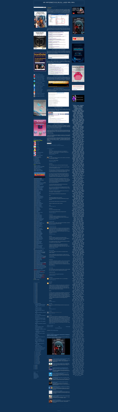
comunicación (82, 281)
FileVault (77, 332)
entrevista (81, 219)
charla (79, 176)
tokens (80, 137)
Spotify (77, 193)
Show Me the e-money (39, 212)
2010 (35, 302)
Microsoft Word (77, 259)
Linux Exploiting (39, 253)
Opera (82, 217)
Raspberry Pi (38, 210)
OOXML (76, 165)
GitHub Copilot (77, 225)
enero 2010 (36, 363)
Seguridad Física (75, 140)
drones (76, 203)
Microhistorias (38, 260)
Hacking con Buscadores (39, 272)
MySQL (82, 149)
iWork (77, 263)
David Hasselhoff (81, 216)
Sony (83, 270)
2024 (35, 285)
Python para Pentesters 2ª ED (41, 248)
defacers (77, 298)
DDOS (79, 220)
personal (74, 121)
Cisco (79, 243)
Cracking (82, 148)
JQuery (80, 339)
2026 (35, 283)
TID (79, 172)
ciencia (73, 254)
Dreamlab (37, 144)
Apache (77, 141)
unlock (75, 375)
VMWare (77, 295)
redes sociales (75, 147)
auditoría (75, 125)
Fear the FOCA (37, 158)
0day (76, 194)
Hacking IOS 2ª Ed (39, 254)
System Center (80, 294)
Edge (74, 217)
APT (79, 164)
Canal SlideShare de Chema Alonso (40, 93)
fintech (83, 364)
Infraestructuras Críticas (40, 238)
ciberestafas (74, 163)
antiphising (78, 296)
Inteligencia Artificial (78, 108)
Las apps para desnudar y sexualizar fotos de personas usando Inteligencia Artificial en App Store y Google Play (61, 359)
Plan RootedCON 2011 (38, 350)
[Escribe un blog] (48, 143)
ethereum (78, 180)
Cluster (37, 244)
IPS (75, 305)
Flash (75, 303)
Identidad (79, 115)
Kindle (80, 340)
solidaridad (74, 321)
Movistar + (79, 145)
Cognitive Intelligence (76, 128)
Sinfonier (78, 186)
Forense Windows (38, 277)
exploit (79, 138)
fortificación (76, 146)
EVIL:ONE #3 (39, 209)
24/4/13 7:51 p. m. (52, 323)
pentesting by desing (75, 264)
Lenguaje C (73, 278)
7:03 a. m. (59, 144)
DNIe (76, 207)
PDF (77, 167)
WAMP (83, 357)
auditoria (74, 316)
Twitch (81, 313)
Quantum (82, 156)
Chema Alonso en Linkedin (38, 90)
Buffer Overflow (76, 243)
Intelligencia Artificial (76, 339)
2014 (35, 297)
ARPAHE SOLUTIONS (39, 155)
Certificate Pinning (79, 237)
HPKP (76, 304)
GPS (75, 148)
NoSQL (80, 260)
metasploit (77, 127)
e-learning (82, 298)
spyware (82, 227)
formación (74, 111)
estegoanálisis (75, 220)
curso (81, 176)
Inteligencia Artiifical (77, 306)
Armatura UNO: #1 (39, 217)
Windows (74, 116)
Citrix (81, 157)
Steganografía (82, 251)
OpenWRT (74, 349)
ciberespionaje (75, 142)
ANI (81, 322)
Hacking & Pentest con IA (40, 182)
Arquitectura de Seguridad (40, 186)
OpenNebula (82, 348)
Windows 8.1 (76, 215)
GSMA (74, 225)
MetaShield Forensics (81, 278)
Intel (80, 225)
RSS (77, 185)
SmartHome (79, 165)
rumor (77, 373)
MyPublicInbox (74, 110)
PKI (81, 229)
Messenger (76, 211)
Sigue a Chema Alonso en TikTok (39, 79)
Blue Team (82, 200)
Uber (74, 295)
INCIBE (73, 305)
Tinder (76, 252)
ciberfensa (77, 316)
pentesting (75, 107)
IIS (77, 148)
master (82, 236)
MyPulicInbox (73, 346)
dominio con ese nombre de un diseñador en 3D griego (57, 77)
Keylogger (82, 306)
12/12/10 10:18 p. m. (52, 279)
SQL (78, 280)
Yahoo (76, 191)
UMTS (78, 252)
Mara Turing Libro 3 (39, 204)
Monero (78, 268)
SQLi (76, 186)
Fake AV (81, 287)
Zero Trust (74, 281)
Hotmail (83, 191)
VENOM (81, 357)
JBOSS (75, 289)
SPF (78, 202)
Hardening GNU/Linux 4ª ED (40, 256)
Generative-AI (81, 122)
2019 (35, 291)
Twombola (82, 356)
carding (75, 253)
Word (79, 315)
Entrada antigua (68, 326)
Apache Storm (78, 324)
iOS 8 (74, 368)
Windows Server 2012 (39, 263)
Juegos (78, 139)
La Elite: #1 (38, 213)
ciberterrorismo (75, 227)
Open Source (76, 138)
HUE (77, 304)
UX (76, 262)
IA (79, 107)
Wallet (80, 252)
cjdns (82, 316)
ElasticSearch (81, 330)
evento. (73, 364)
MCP (82, 289)
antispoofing (82, 246)
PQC (83, 211)
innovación (75, 129)
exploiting (79, 142)
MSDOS (73, 229)
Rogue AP (74, 261)
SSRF (80, 261)
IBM (78, 184)
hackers (81, 114)
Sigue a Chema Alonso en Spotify (39, 83)
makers (78, 177)
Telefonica (73, 252)
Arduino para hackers (39, 167)
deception (78, 272)
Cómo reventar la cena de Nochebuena (40, 315)
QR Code (82, 260)
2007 (35, 367)
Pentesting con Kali (39, 166)
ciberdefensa (81, 253)
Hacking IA (38, 179)
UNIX (74, 262)
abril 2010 (36, 360)
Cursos (75, 112)
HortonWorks (80, 304)
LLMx (76, 341)
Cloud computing (81, 141)
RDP (80, 208)
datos (80, 174)
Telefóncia (74, 356)
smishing (74, 374)
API (81, 182)
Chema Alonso (51, 221)
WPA (79, 280)
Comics (77, 116)
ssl (83, 167)
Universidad (74, 119)
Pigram (80, 269)
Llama (80, 169)
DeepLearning (81, 181)
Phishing (74, 133)
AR (82, 322)
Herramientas (82, 134)
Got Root (38, 240)
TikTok (80, 202)
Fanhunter (36, 325)
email (80, 241)
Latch (77, 114)
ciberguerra (79, 155)
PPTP (83, 244)
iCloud (75, 263)
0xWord (81, 107)
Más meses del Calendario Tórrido (39, 340)
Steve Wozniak (80, 234)
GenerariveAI (77, 333)
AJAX (79, 322)
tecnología (80, 210)
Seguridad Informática (60, 145)
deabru (50, 156)
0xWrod (76, 322)
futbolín (77, 366)
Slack (75, 294)
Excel (77, 166)
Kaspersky (78, 289)
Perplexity (73, 182)
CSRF (83, 210)
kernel (75, 210)
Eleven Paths (81, 117)
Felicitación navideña (38, 314)
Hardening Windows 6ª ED (39, 270)
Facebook (77, 122)
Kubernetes (38, 199)
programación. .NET (75, 372)
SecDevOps (74, 218)
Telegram (74, 159)
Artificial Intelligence (80, 113)
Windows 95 (82, 280)
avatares (83, 235)
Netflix (79, 211)
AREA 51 (37, 150)
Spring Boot (38, 221)
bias (75, 200)
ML (77, 190)
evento (78, 216)
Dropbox (73, 238)
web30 (80, 255)
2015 (35, 296)
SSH (83, 199)
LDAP (75, 164)
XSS (78, 137)
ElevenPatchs (73, 331)
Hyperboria (82, 288)
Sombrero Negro (39, 200)
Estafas (82, 123)
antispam (82, 193)
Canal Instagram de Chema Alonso (39, 96)
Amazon (77, 158)
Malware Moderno (39, 202)
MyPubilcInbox (74, 260)
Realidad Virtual (74, 226)
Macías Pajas (51, 250)
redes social (74, 373)
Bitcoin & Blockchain (39, 236)
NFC (79, 201)
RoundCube (74, 311)
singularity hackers (74, 175)
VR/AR (81, 184)
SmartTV (76, 154)
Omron (81, 347)
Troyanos (77, 160)
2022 (35, 288)
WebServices (79, 295)
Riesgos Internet (39, 225)
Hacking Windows (39, 231)
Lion (81, 238)
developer (78, 157)
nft (82, 174)
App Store (75, 228)
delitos (81, 254)
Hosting (77, 277)
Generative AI (75, 139)
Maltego (78, 278)
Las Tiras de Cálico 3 (40, 188)
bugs (82, 133)
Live (75, 278)
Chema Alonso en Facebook (39, 89)
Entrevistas (76, 120)
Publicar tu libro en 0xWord (37, 139)
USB (73, 200)
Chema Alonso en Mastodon (39, 86)
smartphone (73, 169)
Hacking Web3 (38, 192)
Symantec (73, 313)
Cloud (73, 154)
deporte (74, 236)
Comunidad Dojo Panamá (39, 152)
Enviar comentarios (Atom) (54, 330)
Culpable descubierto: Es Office (39, 326)
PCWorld (79, 156)
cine (83, 172)
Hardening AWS (39, 193)
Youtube (74, 137)
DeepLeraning (74, 330)
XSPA (79, 246)
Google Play (74, 151)
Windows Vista (77, 134)
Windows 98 (80, 359)
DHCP (73, 286)
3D (77, 220)
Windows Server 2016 (39, 237)
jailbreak (74, 149)
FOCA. (75, 332)
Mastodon (73, 234)
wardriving (77, 255)
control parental (74, 216)
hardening (74, 113)
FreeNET (78, 303)
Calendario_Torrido (75, 184)
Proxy (76, 167)
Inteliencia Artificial (74, 338)
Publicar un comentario (50, 325)
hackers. (82, 366)
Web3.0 (79, 271)
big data (74, 127)
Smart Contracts (75, 209)
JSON (80, 277)
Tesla (72, 262)
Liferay (81, 341)
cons (82, 145)
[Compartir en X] (49, 143)
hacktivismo (82, 180)
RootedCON (74, 280)
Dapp (75, 286)
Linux (82, 115)
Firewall (79, 171)
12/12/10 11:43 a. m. (52, 219)
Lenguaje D (79, 341)
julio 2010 (36, 356)
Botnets (74, 168)
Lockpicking (75, 307)
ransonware (82, 320)
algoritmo (75, 219)
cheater (76, 297)
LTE (80, 289)
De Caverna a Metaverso (40, 196)
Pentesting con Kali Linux (40, 255)
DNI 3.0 (78, 329)
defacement (77, 254)
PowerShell (74, 130)
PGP (76, 199)
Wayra (79, 154)
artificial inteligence (82, 296)
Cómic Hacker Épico (39, 246)
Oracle (81, 151)
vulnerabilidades (76, 198)
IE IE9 (82, 138)
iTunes (82, 368)
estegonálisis (79, 363)
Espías (75, 287)
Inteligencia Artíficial (79, 338)
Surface (80, 312)
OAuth (81, 211)
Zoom (75, 272)
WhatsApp (76, 123)
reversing (79, 182)
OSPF (73, 347)
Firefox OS (80, 332)
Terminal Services (78, 168)
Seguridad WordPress (39, 239)
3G (77, 194)
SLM (80, 226)
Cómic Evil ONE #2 (39, 220)
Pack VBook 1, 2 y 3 (37, 168)
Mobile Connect (81, 221)
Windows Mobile (74, 235)
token (77, 164)
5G (83, 255)
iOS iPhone (77, 368)
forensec (76, 365)
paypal (83, 254)
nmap (73, 242)
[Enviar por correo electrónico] (47, 143)
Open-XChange (76, 348)
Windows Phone (79, 235)
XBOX (80, 193)
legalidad (74, 173)
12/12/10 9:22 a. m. (52, 154)
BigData (77, 130)
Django (73, 287)
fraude (80, 130)
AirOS (78, 323)
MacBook (76, 229)
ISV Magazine (77, 305)
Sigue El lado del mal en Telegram (39, 78)
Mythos (77, 260)
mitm (80, 127)
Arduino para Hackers (39, 222)
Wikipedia (80, 262)
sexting (78, 210)
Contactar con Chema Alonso (39, 74)
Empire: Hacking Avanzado (40, 218)
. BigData (82, 321)
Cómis (76, 329)
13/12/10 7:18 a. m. (52, 301)
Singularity (73, 294)
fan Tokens (78, 163)
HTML (74, 186)
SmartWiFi (74, 189)
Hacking (51, 145)
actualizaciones (74, 296)
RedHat (78, 226)
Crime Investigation (39, 234)
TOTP (77, 176)
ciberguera (74, 298)
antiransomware (78, 212)
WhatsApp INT (38, 195)
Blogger (80, 198)
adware (81, 172)
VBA (78, 357)
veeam (77, 375)
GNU (75, 238)
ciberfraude (81, 297)
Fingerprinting (81, 116)
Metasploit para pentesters (41, 262)
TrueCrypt (74, 271)
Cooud (74, 329)
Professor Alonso (37, 159)
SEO (76, 182)
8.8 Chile (37, 143)
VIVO (77, 262)
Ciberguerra (38, 185)
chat (82, 186)
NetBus (78, 346)
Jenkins (73, 340)
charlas (78, 112)
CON (83, 137)
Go (73, 250)
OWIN (76, 347)
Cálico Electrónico (37, 160)
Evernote (73, 303)
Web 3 (80, 358)
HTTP (83, 158)
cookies (78, 241)
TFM (83, 294)
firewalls (83, 272)
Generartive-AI (81, 333)
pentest (74, 114)
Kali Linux (80, 166)
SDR (76, 280)
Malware (81, 112)
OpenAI (78, 151)
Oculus (78, 347)
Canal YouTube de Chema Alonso (39, 94)
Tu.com (79, 190)
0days (81, 242)
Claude (81, 163)
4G (73, 237)
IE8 (78, 277)
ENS (82, 198)
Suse (77, 294)
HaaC (77, 238)
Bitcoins (80, 140)
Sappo (79, 251)
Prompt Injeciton (77, 350)
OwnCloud (77, 349)
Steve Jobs (78, 218)
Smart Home (74, 212)
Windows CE (76, 314)
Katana (78, 340)
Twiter (78, 356)
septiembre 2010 (37, 354)
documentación (75, 180)
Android (74, 117)
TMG (81, 355)
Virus (73, 215)
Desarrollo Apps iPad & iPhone (41, 265)
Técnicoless (81, 160)
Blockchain (81, 128)
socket (76, 374)
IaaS (80, 305)
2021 (35, 289)
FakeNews (76, 171)
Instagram (82, 173)
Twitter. (80, 356)
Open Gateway (80, 192)
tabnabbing (82, 374)
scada (83, 203)
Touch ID (78, 313)
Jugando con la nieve (38, 345)
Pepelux (50, 277)
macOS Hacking (39, 235)
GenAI (77, 115)
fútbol (82, 241)
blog (82, 140)
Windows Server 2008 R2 (75, 315)
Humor (82, 111)
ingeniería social (79, 203)
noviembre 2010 (37, 351)
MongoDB (80, 268)
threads (77, 321)
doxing (73, 203)
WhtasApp (77, 359)
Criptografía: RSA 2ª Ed (40, 257)
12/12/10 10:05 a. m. (52, 161)
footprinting (81, 175)
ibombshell (79, 236)
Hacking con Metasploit (40, 229)
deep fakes (78, 219)
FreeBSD (75, 333)
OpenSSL (79, 229)
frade (78, 365)
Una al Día (37, 273)
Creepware (82, 285)
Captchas (80, 194)
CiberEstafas (38, 201)
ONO (83, 346)
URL (74, 357)
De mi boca (81, 329)
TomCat (76, 313)
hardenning (76, 367)
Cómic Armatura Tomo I (40, 226)
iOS (76, 121)
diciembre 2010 (37, 303)
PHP (76, 149)
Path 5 (79, 199)
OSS (74, 347)
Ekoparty (37, 146)
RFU (83, 350)
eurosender (82, 363)
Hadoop (79, 244)
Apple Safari (78, 228)
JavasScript (82, 339)
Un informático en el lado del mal (59, 2)
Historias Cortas (39, 191)
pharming (77, 320)
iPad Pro (80, 368)
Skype (83, 208)
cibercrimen (77, 131)
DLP (82, 237)
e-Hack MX (38, 149)
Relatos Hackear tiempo (40, 203)
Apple (77, 117)
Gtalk (75, 288)
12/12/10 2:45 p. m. (52, 257)
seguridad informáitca (80, 264)
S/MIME (76, 261)
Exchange (78, 287)
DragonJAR (38, 141)
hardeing (73, 367)
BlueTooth (80, 158)
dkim (82, 202)
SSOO (82, 311)
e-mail (82, 121)
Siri (80, 186)
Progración (74, 350)
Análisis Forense (38, 230)
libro (82, 142)
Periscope (82, 349)
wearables (79, 321)
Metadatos (54, 145)
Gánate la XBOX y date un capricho (40, 333)
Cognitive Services (80, 129)
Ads (72, 228)
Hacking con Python (39, 247)
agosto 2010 (37, 355)
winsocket (80, 375)
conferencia (74, 157)
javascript (82, 154)
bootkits (73, 263)
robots (82, 167)
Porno (80, 250)
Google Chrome (75, 145)
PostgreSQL (82, 269)
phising (79, 320)
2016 (35, 295)
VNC (83, 313)
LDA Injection (82, 340)
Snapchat (81, 270)
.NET (73, 148)
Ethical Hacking (39, 169)
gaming (77, 159)
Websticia (81, 218)
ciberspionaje (75, 241)
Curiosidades (80, 106)
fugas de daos (74, 366)
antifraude (83, 262)
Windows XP (75, 155)
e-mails (74, 194)
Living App (73, 158)
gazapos (80, 366)
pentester (81, 177)
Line (73, 307)
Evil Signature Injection (78, 331)
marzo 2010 (37, 361)
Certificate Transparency (75, 285)
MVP (77, 221)
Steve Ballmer (76, 355)
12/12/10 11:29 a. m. (52, 206)
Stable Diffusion (81, 245)
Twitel (77, 189)
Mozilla (82, 259)
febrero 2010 (37, 362)
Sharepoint (82, 226)
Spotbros (73, 355)
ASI (75, 323)
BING (83, 139)
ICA (81, 244)
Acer (77, 323)
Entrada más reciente (50, 326)
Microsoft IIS (74, 279)
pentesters (77, 181)
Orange (78, 279)
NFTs (78, 174)
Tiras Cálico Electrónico (40, 219)
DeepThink (82, 286)
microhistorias (75, 156)
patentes (75, 242)
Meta (77, 217)
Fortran (82, 332)
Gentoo (73, 288)
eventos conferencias (77, 364)
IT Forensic (38, 147)
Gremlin (75, 250)
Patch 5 (79, 349)
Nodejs (83, 268)
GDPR (77, 201)
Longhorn (78, 307)
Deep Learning (75, 132)
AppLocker (82, 324)
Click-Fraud (82, 243)
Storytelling (38, 194)
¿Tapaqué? (36, 334)
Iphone (74, 115)
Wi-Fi (77, 246)
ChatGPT (79, 121)
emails (76, 363)
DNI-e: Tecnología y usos (39, 274)
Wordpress (74, 150)
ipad (76, 137)
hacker (79, 189)
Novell (78, 250)
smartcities (78, 242)
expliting (81, 364)
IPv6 (80, 139)
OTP (79, 208)
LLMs (77, 119)
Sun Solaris (78, 209)
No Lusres (81, 346)
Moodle (80, 259)
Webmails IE (74, 359)
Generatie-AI (80, 303)
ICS (79, 238)
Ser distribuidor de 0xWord (37, 156)
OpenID (79, 348)
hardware (77, 133)
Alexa (78, 183)
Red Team (38, 227)
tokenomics (74, 141)
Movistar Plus (75, 174)
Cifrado (73, 134)
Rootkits (76, 234)
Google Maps (74, 244)
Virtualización (74, 246)
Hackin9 (74, 277)
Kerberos (73, 268)
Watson (76, 358)
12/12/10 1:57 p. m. (52, 234)
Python (79, 125)
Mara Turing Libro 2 (39, 205)
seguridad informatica (80, 373)
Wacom (74, 358)
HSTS (77, 244)
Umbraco (77, 357)
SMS (73, 146)
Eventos (78, 105)
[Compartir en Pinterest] (50, 143)
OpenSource (74, 193)
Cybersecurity (79, 191)
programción (79, 372)
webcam (79, 185)
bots (79, 167)
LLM (79, 114)
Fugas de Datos (78, 173)
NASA (76, 346)
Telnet (76, 356)
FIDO (73, 332)
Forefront (75, 221)
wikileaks (82, 185)
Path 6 (80, 279)
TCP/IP (83, 234)
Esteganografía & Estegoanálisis (41, 251)
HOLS (77, 288)
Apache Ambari (81, 323)
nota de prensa (58, 12)
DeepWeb (82, 220)
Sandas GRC (77, 270)
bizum (74, 297)
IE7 (81, 233)
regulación (74, 255)
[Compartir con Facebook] (50, 143)
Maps (75, 268)
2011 (35, 301)
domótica (76, 236)
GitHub (75, 190)
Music (83, 238)
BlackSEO (80, 183)
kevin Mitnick (79, 227)
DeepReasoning (75, 233)
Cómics (74, 122)
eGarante (80, 272)
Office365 (82, 201)
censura (78, 253)
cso (75, 254)
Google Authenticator (80, 207)
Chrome (80, 159)
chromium (79, 297)
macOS (74, 181)
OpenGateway (75, 202)
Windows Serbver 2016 (80, 314)
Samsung (77, 245)
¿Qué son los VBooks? (37, 165)
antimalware (79, 147)
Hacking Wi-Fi (38, 208)
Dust (75, 185)
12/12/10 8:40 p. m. (52, 275)
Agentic (73, 171)
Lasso (82, 277)
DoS (78, 233)
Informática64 (76, 192)
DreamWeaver (78, 330)
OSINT (37, 211)
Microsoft (75, 124)
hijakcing (82, 367)
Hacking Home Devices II (40, 183)
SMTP (74, 245)
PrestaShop (74, 270)
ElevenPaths (79, 111)
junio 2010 (36, 357)
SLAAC (76, 251)
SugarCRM (79, 355)
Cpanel (79, 285)
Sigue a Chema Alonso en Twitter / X (40, 85)
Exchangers (82, 331)
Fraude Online (38, 271)
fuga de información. (81, 365)
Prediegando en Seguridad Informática (40, 304)
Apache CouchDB (75, 324)
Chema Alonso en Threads (38, 82)
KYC (80, 306)
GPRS (83, 147)
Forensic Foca (81, 224)
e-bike (79, 298)
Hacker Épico (38, 261)
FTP (78, 224)
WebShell (82, 358)
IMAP (82, 304)
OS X (79, 217)
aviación (77, 281)
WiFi (79, 132)
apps (82, 168)
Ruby (81, 199)
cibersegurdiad (79, 316)
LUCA (74, 123)
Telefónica (82, 110)
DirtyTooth (74, 201)
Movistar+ (76, 172)
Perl (77, 269)
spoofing (82, 150)
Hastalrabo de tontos (75, 208)
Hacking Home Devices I (40, 187)
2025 (35, 284)
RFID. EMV (81, 350)
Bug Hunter (38, 178)
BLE (74, 207)
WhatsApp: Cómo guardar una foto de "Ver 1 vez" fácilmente (61, 363)
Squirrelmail (78, 312)
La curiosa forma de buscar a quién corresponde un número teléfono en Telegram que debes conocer (60, 373)
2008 (35, 366)
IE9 (76, 217)
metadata (79, 149)
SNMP (78, 261)
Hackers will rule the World (38, 346)
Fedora (83, 287)
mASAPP (80, 263)
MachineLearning (82, 307)
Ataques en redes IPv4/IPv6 (40, 266)
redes (81, 125)
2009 (35, 365)
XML (81, 271)
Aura (80, 123)
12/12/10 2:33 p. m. (52, 248)
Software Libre (81, 146)
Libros (79, 110)
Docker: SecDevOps (39, 228)
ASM (75, 237)
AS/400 (74, 323)
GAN (73, 211)
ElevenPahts (82, 228)
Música (82, 127)
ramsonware (82, 372)
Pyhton (82, 279)
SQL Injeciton (79, 311)
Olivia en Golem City (40, 184)
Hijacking (77, 169)
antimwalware (82, 315)
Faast (83, 157)
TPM (83, 355)
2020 (35, 290)
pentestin (83, 263)
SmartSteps (74, 312)
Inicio (59, 326)
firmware (73, 365)
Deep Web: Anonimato (39, 243)
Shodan (79, 148)
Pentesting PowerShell (40, 245)
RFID (82, 225)
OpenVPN (73, 269)
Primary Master (37, 335)
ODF (78, 175)
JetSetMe (75, 340)
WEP (73, 314)
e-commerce (78, 200)
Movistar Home (81, 131)
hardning (79, 367)
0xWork (74, 322)
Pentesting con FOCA (39, 252)
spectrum (78, 374)
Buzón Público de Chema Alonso (39, 77)
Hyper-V (80, 288)
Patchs (76, 269)
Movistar (81, 132)
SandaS (83, 261)
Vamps (77, 271)
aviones (79, 281)
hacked (82, 155)
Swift (82, 312)
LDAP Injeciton (73, 341)
